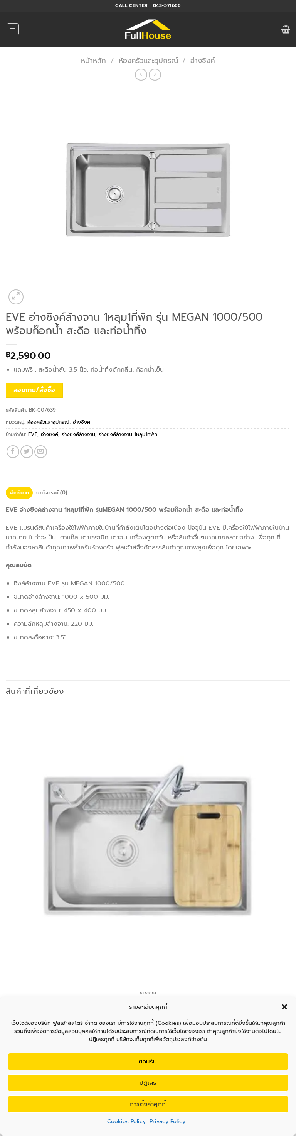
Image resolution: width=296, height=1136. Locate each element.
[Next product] (141, 75)
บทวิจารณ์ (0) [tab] (51, 492)
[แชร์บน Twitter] (26, 451)
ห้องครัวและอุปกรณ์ (148, 60)
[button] (284, 1007)
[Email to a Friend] (40, 451)
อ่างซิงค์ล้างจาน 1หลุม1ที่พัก (128, 434)
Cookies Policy (126, 1121)
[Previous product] (155, 75)
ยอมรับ (148, 1061)
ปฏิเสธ (148, 1083)
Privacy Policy (167, 1121)
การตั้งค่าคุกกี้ (148, 1104)
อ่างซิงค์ (202, 60)
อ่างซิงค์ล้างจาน (78, 434)
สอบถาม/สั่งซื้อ (34, 390)
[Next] (34, 292)
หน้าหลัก (93, 60)
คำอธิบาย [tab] (19, 492)
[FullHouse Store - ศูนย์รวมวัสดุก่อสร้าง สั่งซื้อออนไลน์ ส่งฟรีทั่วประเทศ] (148, 29)
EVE (32, 434)
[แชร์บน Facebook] (13, 451)
